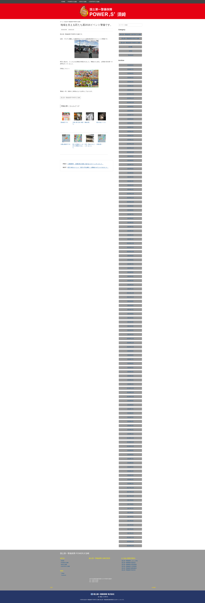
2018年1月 (130, 483)
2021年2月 (130, 330)
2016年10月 (130, 545)
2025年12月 (130, 94)
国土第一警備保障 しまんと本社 (130, 560)
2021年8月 (130, 305)
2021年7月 (130, 309)
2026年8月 (130, 65)
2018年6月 (130, 463)
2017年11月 (130, 492)
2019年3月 (130, 425)
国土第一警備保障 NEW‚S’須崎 (130, 38)
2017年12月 (130, 487)
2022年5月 (130, 272)
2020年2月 (130, 380)
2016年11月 (130, 541)
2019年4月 (130, 421)
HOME (63, 1)
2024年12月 (130, 144)
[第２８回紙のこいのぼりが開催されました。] (78, 135)
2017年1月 (130, 533)
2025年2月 (130, 135)
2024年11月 (130, 148)
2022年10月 (130, 251)
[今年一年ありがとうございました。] (90, 135)
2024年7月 (130, 164)
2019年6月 (130, 413)
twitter (130, 51)
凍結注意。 (87, 122)
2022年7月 (130, 264)
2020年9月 (130, 351)
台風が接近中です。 (66, 144)
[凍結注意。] (90, 113)
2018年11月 (130, 442)
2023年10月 (130, 202)
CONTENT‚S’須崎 (94, 1)
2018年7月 (130, 458)
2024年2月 (130, 185)
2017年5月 (130, 516)
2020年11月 (130, 342)
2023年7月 (130, 214)
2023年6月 (130, 218)
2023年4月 (130, 226)
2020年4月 (130, 371)
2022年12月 (130, 243)
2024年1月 (130, 189)
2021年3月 (130, 326)
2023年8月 (130, 210)
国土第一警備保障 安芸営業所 (129, 564)
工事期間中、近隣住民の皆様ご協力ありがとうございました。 (85, 164)
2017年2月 (130, 529)
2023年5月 (130, 222)
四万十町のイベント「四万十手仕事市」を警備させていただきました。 (88, 167)
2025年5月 (130, 123)
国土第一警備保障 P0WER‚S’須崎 (70, 97)
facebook (130, 55)
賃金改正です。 (65, 122)
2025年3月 (130, 131)
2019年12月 (130, 388)
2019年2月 (130, 429)
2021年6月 (130, 313)
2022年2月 (130, 284)
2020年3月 (130, 376)
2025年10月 (130, 102)
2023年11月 (130, 197)
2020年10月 (130, 347)
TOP (51, 587)
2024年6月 (130, 168)
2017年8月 (130, 504)
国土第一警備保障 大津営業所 (129, 566)
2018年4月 (130, 471)
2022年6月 (130, 268)
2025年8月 (130, 110)
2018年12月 (130, 438)
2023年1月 (130, 239)
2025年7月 (130, 115)
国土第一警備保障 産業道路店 (129, 568)
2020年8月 (130, 355)
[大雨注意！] (102, 135)
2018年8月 (130, 454)
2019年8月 (130, 405)
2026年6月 (130, 73)
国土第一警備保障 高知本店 (128, 562)
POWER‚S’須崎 (72, 1)
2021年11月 (130, 297)
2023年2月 (130, 235)
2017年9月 (130, 500)
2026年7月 (130, 69)
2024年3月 (130, 181)
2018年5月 (130, 467)
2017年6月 (130, 512)
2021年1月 (130, 334)
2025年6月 (130, 119)
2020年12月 (130, 338)
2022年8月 (130, 260)
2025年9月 (130, 106)
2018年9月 (130, 450)
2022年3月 (130, 280)
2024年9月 (130, 156)
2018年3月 (130, 475)
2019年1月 (130, 434)
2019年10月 (130, 396)
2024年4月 (130, 177)
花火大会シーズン (101, 122)
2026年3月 (130, 81)
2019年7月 (130, 409)
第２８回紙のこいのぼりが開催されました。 (78, 146)
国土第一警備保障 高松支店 (128, 570)
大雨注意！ (99, 144)
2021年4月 (130, 322)
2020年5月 (130, 367)
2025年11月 (130, 98)
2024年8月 (130, 160)
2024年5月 (130, 173)
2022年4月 (130, 276)
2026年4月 (130, 77)
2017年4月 (130, 521)
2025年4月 (130, 127)
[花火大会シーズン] (102, 113)
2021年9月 (130, 301)
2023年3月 (130, 231)
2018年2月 (130, 479)
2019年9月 (130, 400)
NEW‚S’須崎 (82, 1)
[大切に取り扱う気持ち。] (78, 113)
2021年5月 (130, 318)
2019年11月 (130, 392)
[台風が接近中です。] (66, 135)
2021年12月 (130, 293)
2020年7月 (130, 359)
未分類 (130, 46)
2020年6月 (130, 363)
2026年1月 (130, 90)
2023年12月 (130, 193)
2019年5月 (130, 417)
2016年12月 (130, 537)
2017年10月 (130, 496)
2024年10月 (130, 152)
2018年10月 (130, 446)
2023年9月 (130, 206)
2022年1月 (130, 289)
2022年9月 (130, 255)
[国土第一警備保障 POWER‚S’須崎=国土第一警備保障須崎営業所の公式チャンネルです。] (102, 7)
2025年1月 (130, 139)
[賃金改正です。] (66, 113)
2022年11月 (130, 247)
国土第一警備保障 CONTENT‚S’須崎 (130, 34)
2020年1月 (130, 384)
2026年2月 (130, 86)
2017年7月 (130, 508)
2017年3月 (130, 525)
